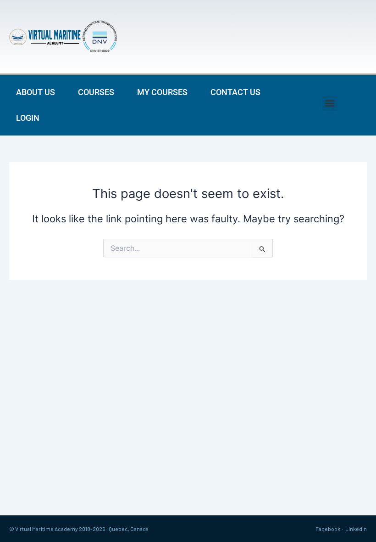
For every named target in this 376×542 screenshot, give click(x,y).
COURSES (96, 92)
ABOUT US (35, 92)
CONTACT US (235, 92)
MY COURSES (162, 92)
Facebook (327, 528)
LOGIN (27, 118)
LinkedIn (356, 528)
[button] (329, 103)
